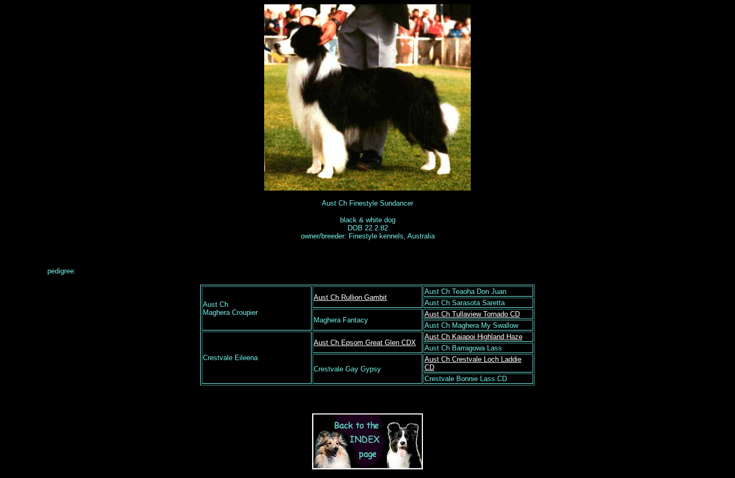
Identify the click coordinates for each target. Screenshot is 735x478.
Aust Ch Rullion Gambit (350, 297)
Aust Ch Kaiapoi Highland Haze (473, 337)
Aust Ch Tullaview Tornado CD (472, 314)
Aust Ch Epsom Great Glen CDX (365, 343)
